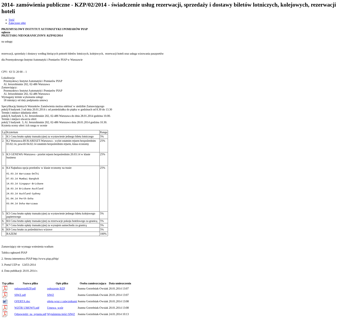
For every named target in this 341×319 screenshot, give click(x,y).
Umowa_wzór (55, 307)
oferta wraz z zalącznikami (62, 301)
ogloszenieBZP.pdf (25, 288)
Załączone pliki (17, 23)
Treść (12, 19)
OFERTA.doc (22, 301)
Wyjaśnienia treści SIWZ (61, 314)
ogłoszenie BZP (56, 288)
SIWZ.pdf (20, 294)
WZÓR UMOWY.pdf (26, 307)
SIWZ (50, 294)
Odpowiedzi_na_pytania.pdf (30, 314)
